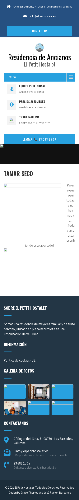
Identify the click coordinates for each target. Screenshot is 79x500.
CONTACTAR (39, 31)
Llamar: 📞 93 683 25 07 (39, 139)
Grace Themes (29, 492)
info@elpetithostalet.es (43, 16)
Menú (12, 77)
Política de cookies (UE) (20, 360)
